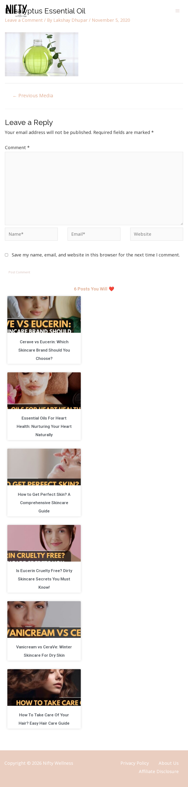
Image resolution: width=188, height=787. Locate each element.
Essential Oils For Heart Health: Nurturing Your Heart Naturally (44, 426)
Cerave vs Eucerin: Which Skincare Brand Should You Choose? (44, 350)
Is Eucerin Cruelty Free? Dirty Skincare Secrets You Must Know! (44, 579)
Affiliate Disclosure (159, 771)
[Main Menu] (177, 10)
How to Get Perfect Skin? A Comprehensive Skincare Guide (44, 502)
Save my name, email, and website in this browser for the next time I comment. (96, 255)
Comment (17, 147)
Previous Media (32, 95)
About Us (169, 763)
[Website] (156, 235)
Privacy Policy (134, 763)
